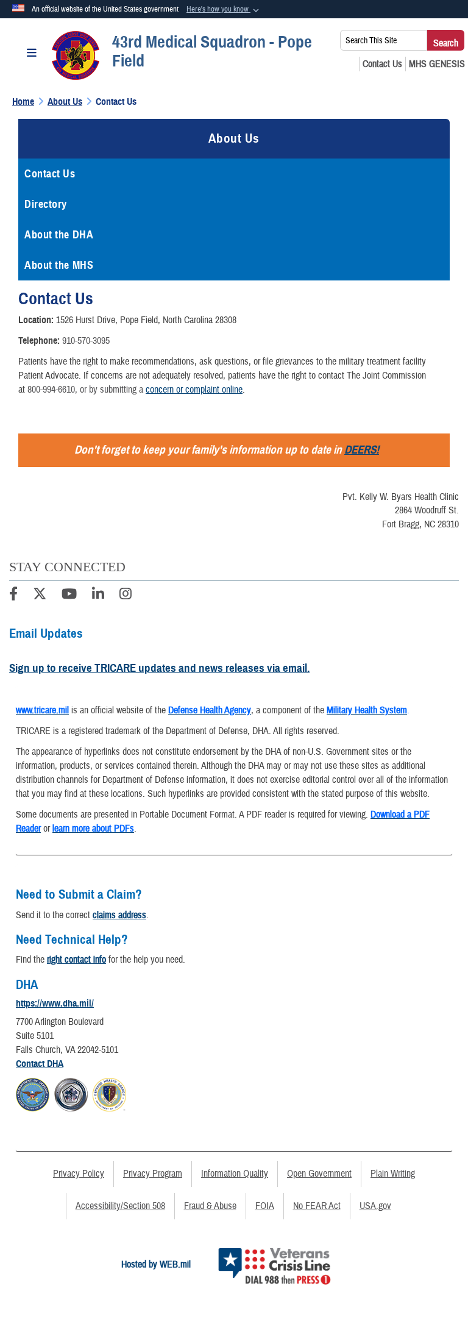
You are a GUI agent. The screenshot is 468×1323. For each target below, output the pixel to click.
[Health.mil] (71, 1093)
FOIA (264, 1206)
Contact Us (50, 173)
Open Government (319, 1174)
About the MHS (58, 265)
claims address (119, 915)
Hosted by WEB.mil (156, 1264)
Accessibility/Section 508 (120, 1206)
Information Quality (234, 1174)
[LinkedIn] (98, 596)
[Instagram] (125, 596)
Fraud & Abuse (210, 1206)
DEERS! (361, 450)
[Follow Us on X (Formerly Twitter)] (39, 596)
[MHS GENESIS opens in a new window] (437, 64)
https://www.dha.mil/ (55, 1003)
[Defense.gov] (32, 1093)
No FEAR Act (317, 1206)
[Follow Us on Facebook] (13, 596)
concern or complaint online (194, 389)
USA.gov (375, 1206)
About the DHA (58, 234)
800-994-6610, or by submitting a (86, 389)
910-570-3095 (86, 341)
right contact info (76, 960)
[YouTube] (69, 596)
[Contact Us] (382, 64)
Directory (45, 204)
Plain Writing (392, 1174)
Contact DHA (39, 1064)
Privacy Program (152, 1174)
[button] (223, 10)
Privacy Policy (78, 1174)
